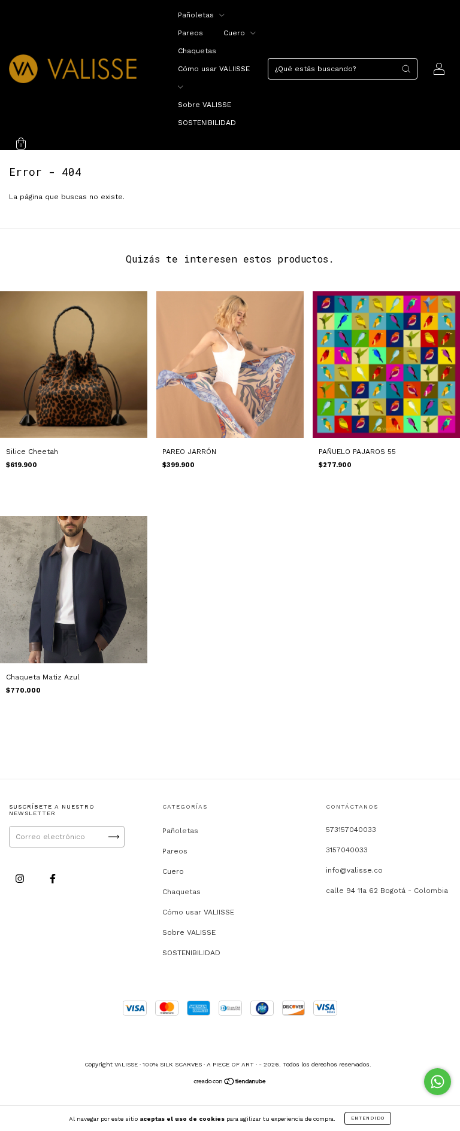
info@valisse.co (354, 870)
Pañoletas (197, 15)
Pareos (190, 33)
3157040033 (347, 850)
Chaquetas (197, 51)
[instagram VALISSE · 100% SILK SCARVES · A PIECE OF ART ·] (21, 879)
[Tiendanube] (230, 1083)
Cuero (235, 33)
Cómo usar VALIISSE (198, 912)
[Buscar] (406, 69)
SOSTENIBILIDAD (207, 122)
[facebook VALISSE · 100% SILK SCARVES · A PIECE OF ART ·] (52, 879)
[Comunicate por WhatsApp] (437, 1081)
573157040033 (351, 829)
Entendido (368, 1118)
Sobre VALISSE (204, 104)
